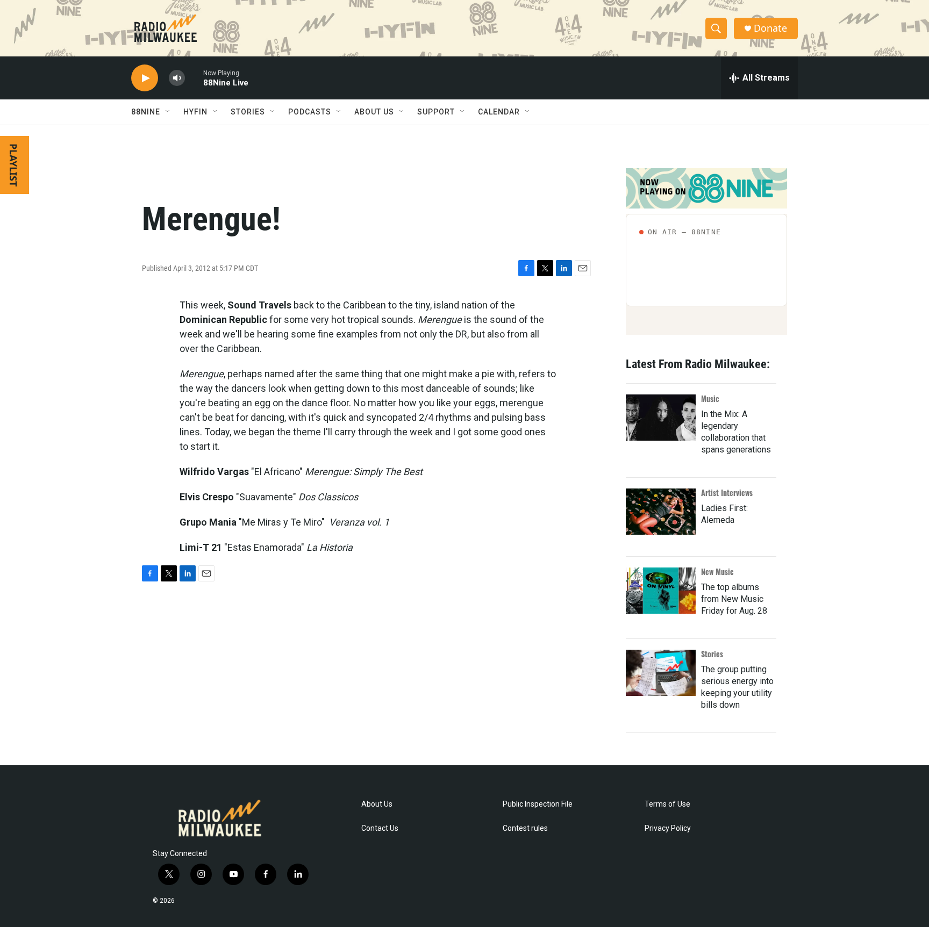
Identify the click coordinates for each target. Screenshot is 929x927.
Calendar (499, 111)
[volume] (177, 78)
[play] (144, 78)
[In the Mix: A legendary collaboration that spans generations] (661, 417)
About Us (376, 804)
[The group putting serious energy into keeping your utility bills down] (661, 673)
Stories (712, 653)
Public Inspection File (538, 804)
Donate (770, 28)
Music (710, 398)
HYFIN (195, 111)
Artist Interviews (727, 492)
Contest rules (525, 828)
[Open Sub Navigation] (168, 111)
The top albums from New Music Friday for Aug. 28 (734, 599)
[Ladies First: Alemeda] (661, 511)
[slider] (194, 77)
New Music (717, 571)
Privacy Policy (668, 828)
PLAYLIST (13, 164)
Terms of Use (667, 804)
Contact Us (379, 828)
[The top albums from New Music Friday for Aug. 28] (661, 590)
